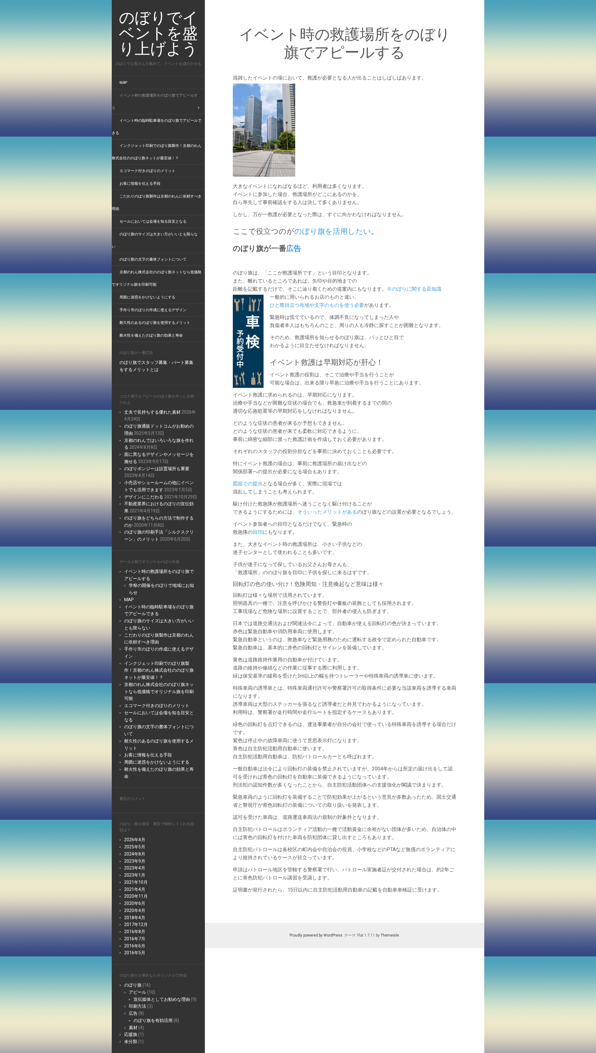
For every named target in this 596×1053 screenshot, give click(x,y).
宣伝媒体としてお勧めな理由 (161, 999)
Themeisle (390, 935)
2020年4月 (134, 910)
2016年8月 (134, 931)
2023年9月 (134, 861)
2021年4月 (134, 889)
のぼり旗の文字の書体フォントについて (153, 259)
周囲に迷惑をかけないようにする (147, 297)
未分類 (130, 1041)
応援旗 (130, 1034)
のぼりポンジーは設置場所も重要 (156, 468)
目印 (258, 532)
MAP (123, 82)
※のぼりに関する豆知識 (414, 289)
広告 (133, 1013)
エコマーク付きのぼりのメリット (147, 171)
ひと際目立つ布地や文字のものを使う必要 (317, 305)
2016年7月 (134, 938)
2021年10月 (136, 882)
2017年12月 (136, 924)
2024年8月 (134, 853)
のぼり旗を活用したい (332, 231)
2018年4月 (134, 917)
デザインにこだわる (143, 496)
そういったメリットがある (327, 512)
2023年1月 (134, 875)
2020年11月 (136, 896)
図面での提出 (248, 484)
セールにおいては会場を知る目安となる (153, 221)
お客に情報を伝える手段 (140, 183)
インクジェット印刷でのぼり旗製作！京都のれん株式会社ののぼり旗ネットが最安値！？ (159, 670)
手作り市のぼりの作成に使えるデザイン (153, 310)
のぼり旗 (133, 985)
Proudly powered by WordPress (316, 935)
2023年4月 (134, 867)
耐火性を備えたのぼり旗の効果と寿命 (151, 335)
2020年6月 (134, 903)
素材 (133, 1027)
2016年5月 (134, 952)
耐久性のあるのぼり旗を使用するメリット (155, 322)
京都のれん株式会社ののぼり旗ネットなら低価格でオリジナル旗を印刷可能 (159, 691)
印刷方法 (137, 1006)
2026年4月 (134, 839)
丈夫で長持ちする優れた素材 (152, 412)
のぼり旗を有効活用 (153, 1020)
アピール (137, 992)
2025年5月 (134, 846)
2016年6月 (134, 945)
